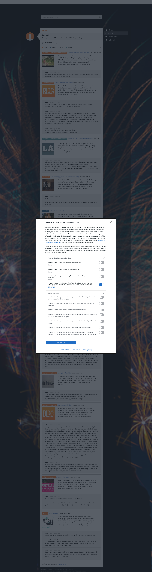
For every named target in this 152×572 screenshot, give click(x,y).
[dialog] (76, 286)
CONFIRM (61, 342)
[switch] (101, 262)
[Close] (112, 222)
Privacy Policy (87, 350)
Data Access (76, 350)
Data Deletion (64, 350)
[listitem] (76, 258)
